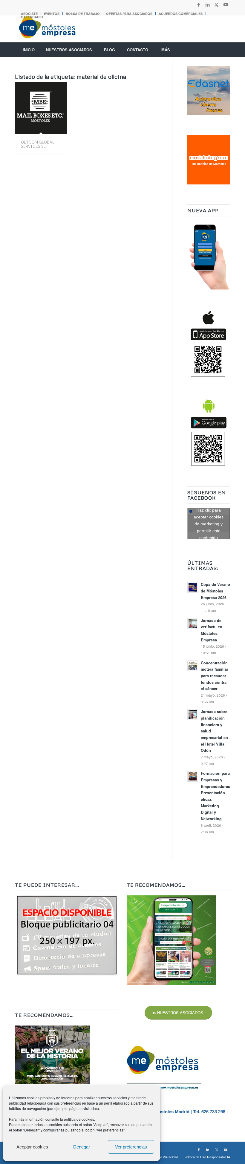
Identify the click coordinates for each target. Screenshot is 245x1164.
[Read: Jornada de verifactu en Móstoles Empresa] (192, 623)
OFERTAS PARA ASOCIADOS (129, 13)
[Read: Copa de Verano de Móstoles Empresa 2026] (192, 587)
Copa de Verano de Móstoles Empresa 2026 (215, 591)
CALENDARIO (32, 17)
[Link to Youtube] (225, 4)
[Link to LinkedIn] (207, 4)
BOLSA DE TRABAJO (83, 13)
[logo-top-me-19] (52, 29)
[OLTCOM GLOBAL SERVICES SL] (41, 108)
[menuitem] (83, 13)
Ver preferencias (131, 1146)
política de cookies (79, 1119)
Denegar (81, 1146)
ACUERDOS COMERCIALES (181, 13)
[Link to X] (216, 4)
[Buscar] (216, 49)
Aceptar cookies (32, 1146)
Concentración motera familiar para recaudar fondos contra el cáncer (214, 676)
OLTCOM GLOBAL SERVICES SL (37, 144)
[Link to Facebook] (198, 4)
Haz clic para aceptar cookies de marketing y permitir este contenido (208, 523)
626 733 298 (213, 1111)
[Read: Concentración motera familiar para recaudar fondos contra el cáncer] (192, 665)
